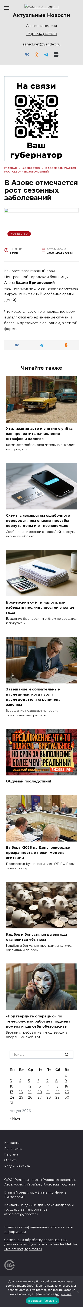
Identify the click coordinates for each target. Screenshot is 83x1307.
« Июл (15, 1118)
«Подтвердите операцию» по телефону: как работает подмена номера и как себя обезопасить (38, 1021)
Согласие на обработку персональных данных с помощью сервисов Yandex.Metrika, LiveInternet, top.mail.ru (40, 1244)
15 (57, 1086)
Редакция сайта (17, 1166)
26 (30, 1097)
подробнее (25, 1285)
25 (21, 1097)
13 (39, 1086)
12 (29, 1086)
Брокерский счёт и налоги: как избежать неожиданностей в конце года (40, 607)
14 (48, 1086)
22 (57, 1092)
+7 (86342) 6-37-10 (41, 34)
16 (66, 1086)
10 (11, 1086)
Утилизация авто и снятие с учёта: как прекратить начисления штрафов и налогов (39, 433)
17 (11, 1092)
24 (12, 1097)
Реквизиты (13, 1149)
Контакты (12, 1143)
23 (67, 1092)
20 (39, 1092)
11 (20, 1086)
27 (39, 1097)
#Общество (19, 233)
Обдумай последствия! (28, 781)
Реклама (11, 1154)
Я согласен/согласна (42, 1300)
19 (29, 1092)
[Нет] (78, 1291)
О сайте (10, 1160)
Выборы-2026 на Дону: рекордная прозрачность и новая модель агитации (39, 852)
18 (21, 1092)
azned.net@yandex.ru (42, 44)
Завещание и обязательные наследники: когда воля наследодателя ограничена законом (33, 697)
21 (48, 1092)
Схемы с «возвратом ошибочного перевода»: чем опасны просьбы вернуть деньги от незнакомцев (38, 520)
